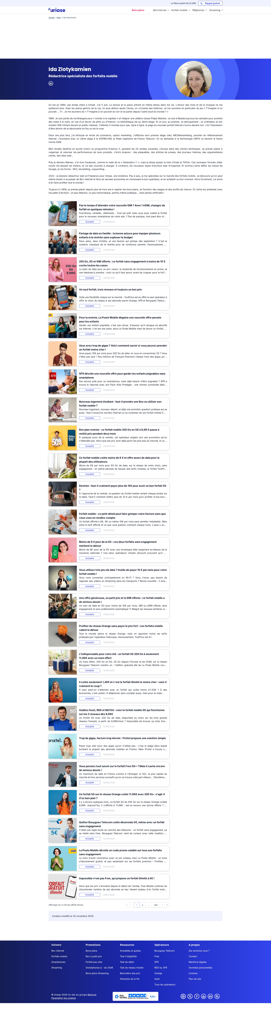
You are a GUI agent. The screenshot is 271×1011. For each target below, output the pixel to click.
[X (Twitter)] (190, 996)
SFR (156, 962)
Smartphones (58, 962)
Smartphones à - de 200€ (99, 967)
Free (156, 956)
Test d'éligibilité (128, 956)
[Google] (183, 996)
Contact (193, 956)
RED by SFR (160, 967)
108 (156, 905)
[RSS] (217, 996)
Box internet (57, 950)
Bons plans (91, 950)
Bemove (92, 994)
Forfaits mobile (59, 956)
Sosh (157, 978)
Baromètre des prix (130, 973)
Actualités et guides (130, 950)
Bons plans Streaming (97, 973)
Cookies (193, 973)
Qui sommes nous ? (199, 950)
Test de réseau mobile (131, 967)
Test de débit (127, 962)
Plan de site (195, 978)
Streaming (56, 967)
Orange (158, 973)
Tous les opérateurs (164, 984)
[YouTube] (203, 996)
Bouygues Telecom (164, 950)
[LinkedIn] (51, 83)
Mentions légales (197, 962)
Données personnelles (200, 967)
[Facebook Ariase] (196, 996)
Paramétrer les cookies (63, 998)
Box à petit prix (94, 956)
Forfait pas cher (94, 962)
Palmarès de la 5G (129, 978)
